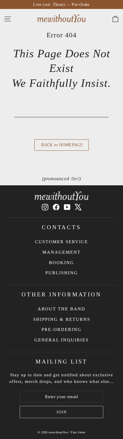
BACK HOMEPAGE (61, 145)
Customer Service (61, 241)
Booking (61, 262)
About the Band (61, 308)
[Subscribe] (61, 412)
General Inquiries (61, 340)
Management (61, 252)
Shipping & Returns (61, 319)
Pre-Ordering (61, 329)
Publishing (61, 272)
